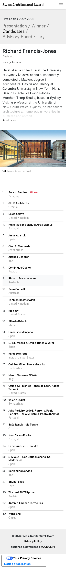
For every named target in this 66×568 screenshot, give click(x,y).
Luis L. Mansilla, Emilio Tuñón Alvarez (31, 343)
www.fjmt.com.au (12, 62)
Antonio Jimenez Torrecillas (25, 503)
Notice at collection (17, 563)
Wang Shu (14, 514)
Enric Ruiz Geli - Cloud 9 (23, 446)
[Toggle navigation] (61, 5)
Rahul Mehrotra (17, 353)
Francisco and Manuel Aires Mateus (30, 224)
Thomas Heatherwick (21, 300)
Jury (41, 37)
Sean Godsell (16, 289)
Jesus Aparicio (17, 235)
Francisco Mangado (20, 332)
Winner (40, 26)
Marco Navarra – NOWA (22, 375)
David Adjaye (16, 214)
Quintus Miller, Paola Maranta (26, 364)
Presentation (16, 26)
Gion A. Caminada (19, 246)
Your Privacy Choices (27, 558)
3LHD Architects (18, 203)
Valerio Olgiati (17, 400)
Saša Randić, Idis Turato (23, 424)
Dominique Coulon (19, 267)
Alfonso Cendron (18, 257)
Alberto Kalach (17, 321)
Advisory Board (19, 37)
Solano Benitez (23, 192)
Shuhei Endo (16, 481)
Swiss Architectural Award (23, 4)
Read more (9, 120)
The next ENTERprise (21, 492)
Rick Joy (13, 311)
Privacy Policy (33, 541)
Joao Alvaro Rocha (19, 435)
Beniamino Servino (20, 471)
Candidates (15, 31)
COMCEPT (48, 547)
